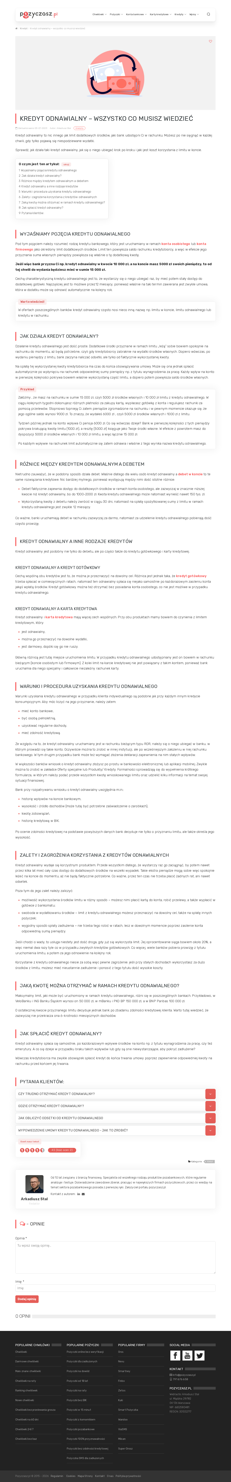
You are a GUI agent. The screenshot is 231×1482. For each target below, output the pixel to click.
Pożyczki (115, 14)
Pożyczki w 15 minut (79, 1409)
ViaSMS (122, 1429)
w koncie (196, 474)
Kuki (120, 1400)
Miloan (122, 1438)
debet (183, 474)
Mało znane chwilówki (28, 1371)
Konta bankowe (135, 14)
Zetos (121, 1390)
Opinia (21, 1238)
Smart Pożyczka (128, 1409)
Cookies (70, 1476)
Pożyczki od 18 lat (77, 1381)
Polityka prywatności (128, 1476)
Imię (19, 1282)
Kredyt (23, 28)
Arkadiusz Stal (34, 1199)
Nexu (121, 1361)
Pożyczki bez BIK (77, 1400)
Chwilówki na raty (25, 1381)
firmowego (24, 249)
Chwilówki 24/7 (24, 1429)
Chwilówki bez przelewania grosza (35, 1409)
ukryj (66, 164)
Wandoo (123, 1419)
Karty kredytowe (159, 14)
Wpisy (192, 14)
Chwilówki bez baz (26, 1438)
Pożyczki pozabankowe (81, 1429)
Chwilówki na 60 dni (26, 1419)
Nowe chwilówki (24, 1400)
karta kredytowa (59, 617)
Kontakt (100, 1476)
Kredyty (179, 14)
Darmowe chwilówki (27, 1361)
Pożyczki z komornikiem (81, 1419)
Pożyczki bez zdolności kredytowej (87, 1448)
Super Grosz (125, 1448)
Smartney (124, 1371)
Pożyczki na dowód (78, 1371)
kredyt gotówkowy (191, 576)
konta (201, 244)
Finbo (121, 1381)
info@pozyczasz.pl (184, 1375)
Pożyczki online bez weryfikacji (85, 1351)
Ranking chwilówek (26, 1390)
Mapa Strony (85, 1476)
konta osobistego (176, 244)
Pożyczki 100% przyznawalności (86, 1438)
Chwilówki (98, 14)
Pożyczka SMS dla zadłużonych (85, 1458)
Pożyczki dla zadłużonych (82, 1361)
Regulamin (57, 1476)
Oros (121, 1351)
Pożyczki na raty (77, 1390)
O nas (110, 1476)
